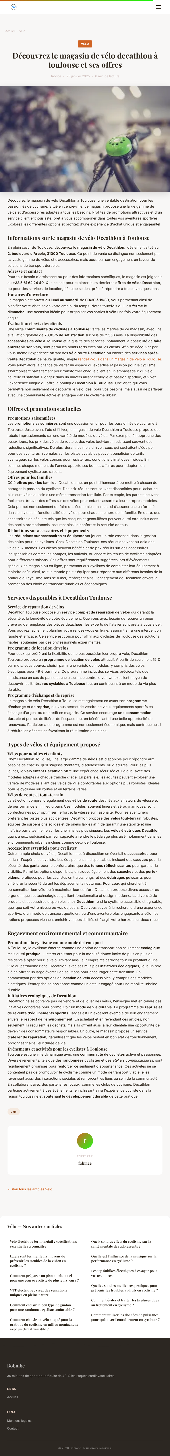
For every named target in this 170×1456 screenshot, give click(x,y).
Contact (13, 1428)
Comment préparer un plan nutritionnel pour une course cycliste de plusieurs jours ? (44, 1277)
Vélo (22, 31)
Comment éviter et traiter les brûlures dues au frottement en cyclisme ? (125, 1302)
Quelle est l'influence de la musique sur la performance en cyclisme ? (123, 1258)
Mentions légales (19, 1420)
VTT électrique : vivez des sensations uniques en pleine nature (38, 1292)
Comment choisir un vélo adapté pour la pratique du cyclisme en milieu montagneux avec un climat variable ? (44, 1324)
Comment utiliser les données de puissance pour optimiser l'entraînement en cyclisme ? (125, 1317)
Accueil (10, 31)
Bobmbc (16, 1365)
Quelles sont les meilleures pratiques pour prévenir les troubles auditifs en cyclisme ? (124, 1287)
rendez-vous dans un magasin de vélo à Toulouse (119, 359)
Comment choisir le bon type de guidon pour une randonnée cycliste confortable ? (42, 1307)
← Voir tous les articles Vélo (30, 1189)
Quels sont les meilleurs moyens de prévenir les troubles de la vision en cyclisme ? (38, 1261)
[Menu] (158, 7)
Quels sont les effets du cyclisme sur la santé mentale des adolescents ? (121, 1243)
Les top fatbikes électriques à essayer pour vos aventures (124, 1273)
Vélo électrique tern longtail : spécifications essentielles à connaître (43, 1243)
